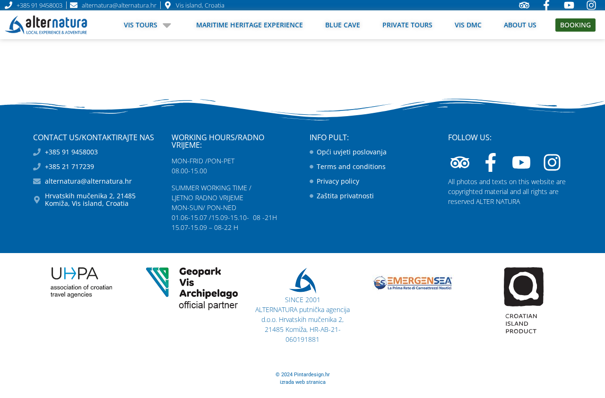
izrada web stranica (303, 382)
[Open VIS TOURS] (167, 25)
